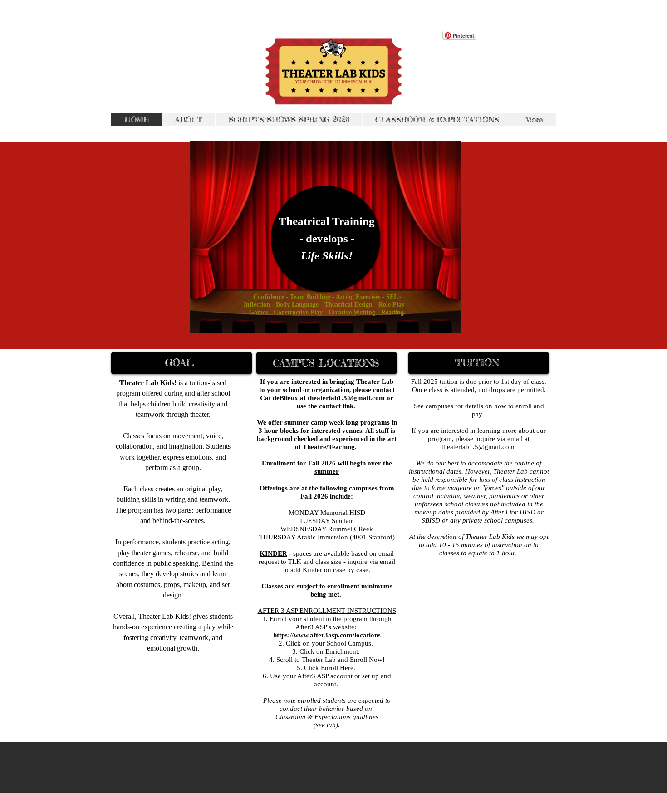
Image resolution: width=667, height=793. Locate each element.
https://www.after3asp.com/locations (327, 635)
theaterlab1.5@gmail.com (478, 446)
